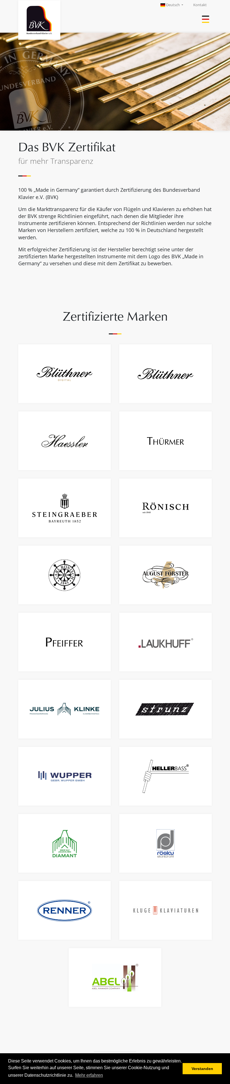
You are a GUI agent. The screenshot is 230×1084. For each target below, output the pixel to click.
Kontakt (200, 5)
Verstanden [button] (202, 1068)
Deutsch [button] (173, 5)
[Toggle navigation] (206, 19)
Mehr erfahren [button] (89, 1075)
